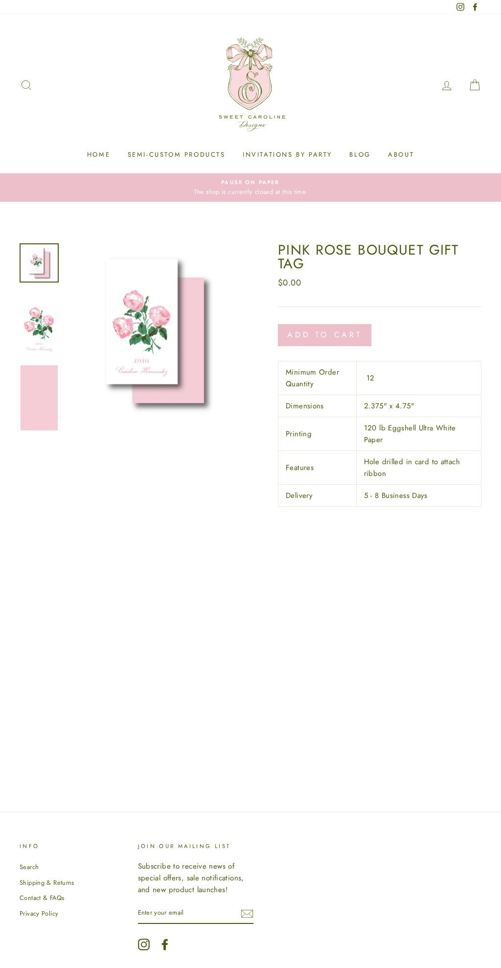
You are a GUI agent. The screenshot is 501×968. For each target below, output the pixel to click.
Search (29, 867)
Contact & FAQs (42, 897)
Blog (359, 154)
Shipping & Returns (47, 882)
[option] (250, 187)
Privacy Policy (39, 913)
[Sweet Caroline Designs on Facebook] (165, 944)
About (401, 154)
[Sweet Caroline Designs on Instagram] (144, 944)
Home (98, 154)
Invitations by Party (287, 154)
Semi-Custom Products (177, 154)
